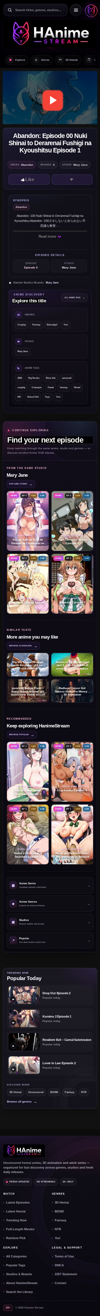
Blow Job (51, 378)
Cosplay (22, 324)
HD (19, 397)
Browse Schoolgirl (23, 646)
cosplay (21, 387)
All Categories (16, 1256)
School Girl (33, 397)
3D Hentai (15, 1092)
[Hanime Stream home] (24, 1150)
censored (66, 378)
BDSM (54, 1092)
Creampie (36, 387)
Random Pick (16, 1238)
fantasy (64, 387)
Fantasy (36, 324)
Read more (48, 236)
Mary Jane (52, 282)
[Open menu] (76, 10)
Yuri (66, 324)
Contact (60, 1283)
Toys (47, 397)
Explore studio (21, 484)
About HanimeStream (22, 1283)
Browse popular (21, 735)
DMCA (59, 1265)
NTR (84, 1092)
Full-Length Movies (20, 1229)
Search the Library (19, 1292)
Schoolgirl (52, 324)
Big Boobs (33, 378)
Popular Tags (15, 1265)
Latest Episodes (18, 1202)
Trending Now (16, 1220)
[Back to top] (90, 1306)
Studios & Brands (19, 1274)
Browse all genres (22, 1101)
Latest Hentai (16, 1211)
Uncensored (36, 1092)
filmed (77, 387)
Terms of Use (64, 1256)
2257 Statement (66, 1274)
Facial (51, 387)
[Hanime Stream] (90, 10)
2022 (20, 378)
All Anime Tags (74, 297)
